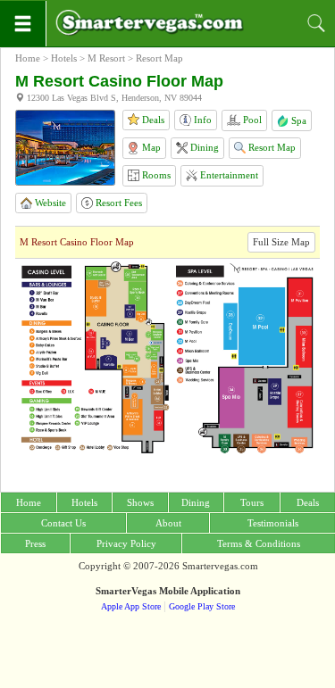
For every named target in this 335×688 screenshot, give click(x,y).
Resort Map (271, 147)
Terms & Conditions (258, 543)
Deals (151, 119)
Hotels (64, 58)
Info (201, 119)
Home (27, 58)
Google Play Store (202, 606)
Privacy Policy (126, 543)
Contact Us (63, 523)
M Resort (106, 58)
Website (49, 202)
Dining (203, 147)
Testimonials (272, 523)
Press (35, 543)
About (168, 523)
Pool (251, 119)
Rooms (155, 175)
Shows (140, 502)
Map (150, 147)
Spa (297, 120)
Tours (252, 502)
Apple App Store (131, 606)
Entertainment (227, 175)
